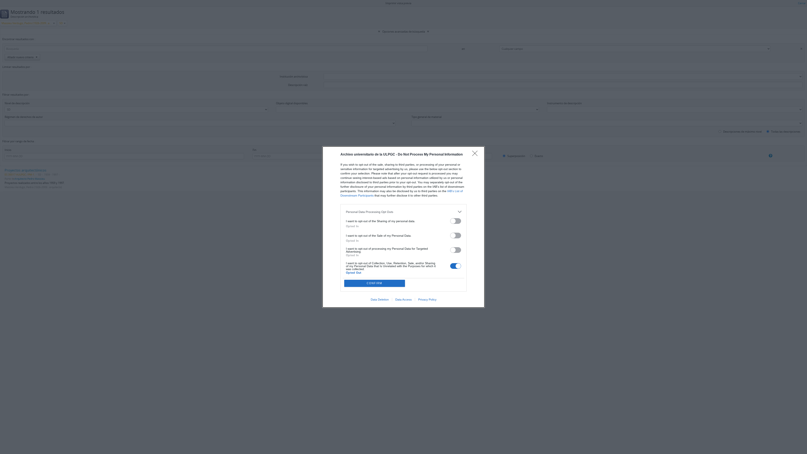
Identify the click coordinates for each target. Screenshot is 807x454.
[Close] (476, 155)
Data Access (403, 299)
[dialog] (403, 227)
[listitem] (403, 212)
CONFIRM (374, 283)
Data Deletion (380, 299)
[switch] (455, 221)
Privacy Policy (427, 299)
